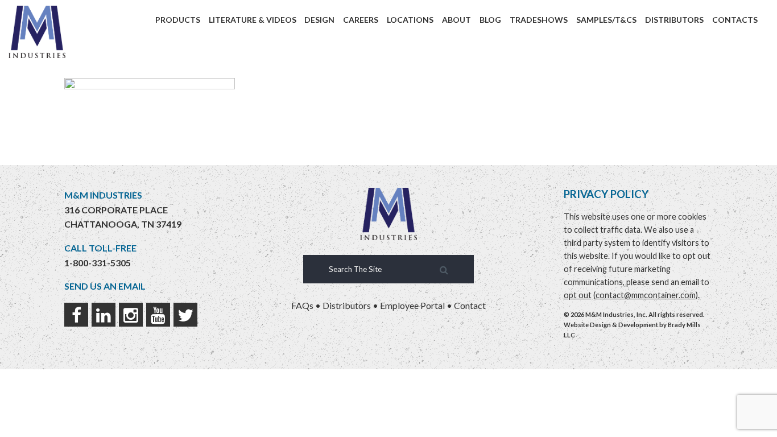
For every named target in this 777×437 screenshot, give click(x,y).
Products (177, 19)
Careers (360, 19)
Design (319, 19)
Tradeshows (539, 19)
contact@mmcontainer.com (646, 295)
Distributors (674, 19)
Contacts (735, 19)
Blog (490, 19)
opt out (578, 295)
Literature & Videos (252, 19)
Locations (410, 19)
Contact (470, 305)
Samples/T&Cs (606, 19)
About (456, 19)
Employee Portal (412, 305)
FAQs (302, 305)
